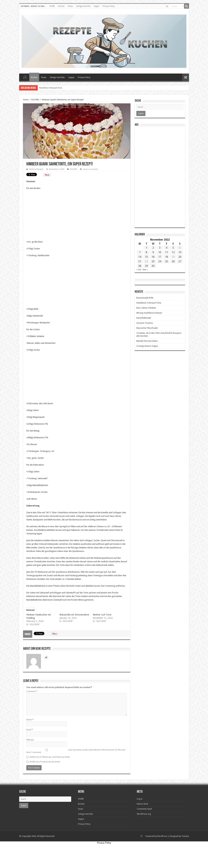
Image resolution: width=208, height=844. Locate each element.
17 (159, 256)
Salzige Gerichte (83, 6)
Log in (140, 799)
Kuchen (61, 6)
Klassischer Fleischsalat (147, 328)
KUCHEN (35, 99)
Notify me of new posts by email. (45, 761)
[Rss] (167, 6)
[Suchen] (186, 6)
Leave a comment (90, 169)
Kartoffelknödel (143, 318)
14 (139, 256)
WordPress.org (144, 814)
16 (153, 256)
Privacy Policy (108, 6)
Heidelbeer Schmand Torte (50, 88)
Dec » (145, 269)
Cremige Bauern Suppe (147, 346)
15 (146, 256)
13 (179, 252)
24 (159, 261)
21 (139, 261)
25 (166, 261)
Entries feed (142, 804)
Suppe (96, 6)
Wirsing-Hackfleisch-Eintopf (149, 313)
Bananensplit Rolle (144, 298)
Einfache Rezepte (36, 169)
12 (173, 252)
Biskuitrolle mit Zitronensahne (74, 614)
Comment (31, 691)
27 (179, 261)
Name (29, 719)
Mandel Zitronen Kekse (147, 341)
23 (153, 261)
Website (30, 739)
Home (26, 99)
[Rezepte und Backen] (104, 40)
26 (173, 261)
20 (179, 256)
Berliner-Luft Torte (102, 614)
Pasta (70, 6)
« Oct (138, 269)
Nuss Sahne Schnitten (146, 308)
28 (139, 265)
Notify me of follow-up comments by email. (50, 757)
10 (159, 252)
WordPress (162, 836)
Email (29, 729)
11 (166, 252)
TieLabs (185, 836)
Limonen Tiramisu (144, 323)
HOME (52, 6)
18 (166, 256)
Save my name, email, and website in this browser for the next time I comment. (75, 751)
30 (153, 265)
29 (146, 265)
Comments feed (144, 809)
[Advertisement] (76, 216)
